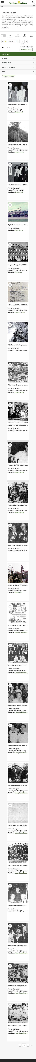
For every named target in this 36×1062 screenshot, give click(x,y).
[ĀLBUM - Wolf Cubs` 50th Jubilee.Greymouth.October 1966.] (18, 853)
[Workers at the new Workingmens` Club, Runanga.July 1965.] (18, 693)
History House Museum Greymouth (25, 632)
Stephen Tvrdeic (20, 312)
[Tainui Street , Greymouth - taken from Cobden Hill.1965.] (18, 372)
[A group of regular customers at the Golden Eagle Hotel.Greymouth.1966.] (18, 412)
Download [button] (10, 36)
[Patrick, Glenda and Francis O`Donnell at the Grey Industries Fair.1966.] (18, 933)
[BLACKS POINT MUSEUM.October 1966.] (18, 813)
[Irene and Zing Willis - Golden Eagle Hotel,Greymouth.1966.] (18, 452)
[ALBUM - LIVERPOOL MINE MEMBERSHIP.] (18, 292)
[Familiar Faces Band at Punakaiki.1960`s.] (18, 573)
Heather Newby (19, 152)
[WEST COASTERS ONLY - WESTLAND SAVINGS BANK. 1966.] (18, 613)
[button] (17, 35)
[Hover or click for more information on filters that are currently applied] (32, 47)
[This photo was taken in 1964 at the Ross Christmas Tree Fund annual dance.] (18, 172)
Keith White (18, 592)
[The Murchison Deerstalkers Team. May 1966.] (18, 492)
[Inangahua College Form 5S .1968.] (18, 252)
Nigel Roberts (19, 230)
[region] (18, 66)
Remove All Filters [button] (26, 49)
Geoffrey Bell (19, 112)
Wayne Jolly (18, 272)
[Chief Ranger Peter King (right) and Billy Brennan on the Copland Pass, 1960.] (18, 332)
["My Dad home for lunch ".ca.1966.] (18, 212)
